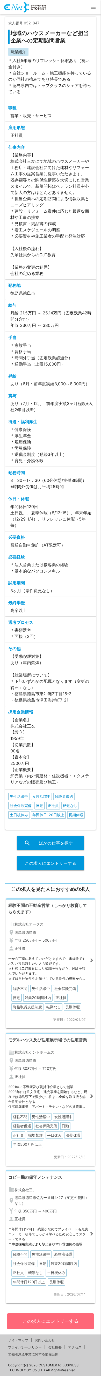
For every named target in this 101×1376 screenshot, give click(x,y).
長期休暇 (76, 815)
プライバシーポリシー (25, 1347)
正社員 (53, 805)
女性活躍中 (41, 796)
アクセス (75, 1347)
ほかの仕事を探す (48, 843)
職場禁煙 (35, 1135)
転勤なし (70, 805)
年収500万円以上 (27, 1144)
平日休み (54, 1135)
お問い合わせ (45, 1340)
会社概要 (55, 1347)
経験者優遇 (64, 796)
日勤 (39, 805)
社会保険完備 (21, 805)
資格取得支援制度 (27, 1007)
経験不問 (20, 988)
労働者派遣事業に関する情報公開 (33, 1354)
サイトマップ (18, 1340)
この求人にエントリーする (50, 863)
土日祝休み (19, 815)
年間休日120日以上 (48, 815)
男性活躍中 (19, 796)
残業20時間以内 (38, 997)
